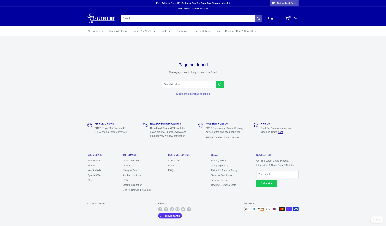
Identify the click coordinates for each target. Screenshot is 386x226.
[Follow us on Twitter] (166, 209)
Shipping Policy (219, 165)
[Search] (258, 18)
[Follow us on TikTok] (189, 209)
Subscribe (267, 183)
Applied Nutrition (132, 175)
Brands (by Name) (142, 31)
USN (125, 180)
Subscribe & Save (286, 3)
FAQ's (171, 170)
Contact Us (174, 160)
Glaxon (127, 165)
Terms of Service (220, 180)
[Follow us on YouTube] (183, 209)
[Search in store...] (220, 84)
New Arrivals (182, 31)
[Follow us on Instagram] (177, 209)
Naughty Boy (130, 170)
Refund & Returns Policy (224, 170)
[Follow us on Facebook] (160, 209)
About (171, 165)
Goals (164, 31)
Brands (91, 165)
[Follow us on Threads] (172, 209)
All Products (93, 31)
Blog (217, 31)
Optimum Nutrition (132, 185)
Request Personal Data (223, 185)
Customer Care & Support (239, 31)
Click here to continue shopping (193, 94)
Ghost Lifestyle (131, 160)
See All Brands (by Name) (137, 190)
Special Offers (202, 31)
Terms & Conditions (221, 175)
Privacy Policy (218, 160)
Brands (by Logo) (118, 31)
